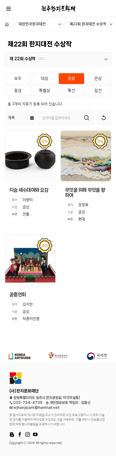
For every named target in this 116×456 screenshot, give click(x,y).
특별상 (44, 90)
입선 (98, 90)
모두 (18, 78)
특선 (71, 90)
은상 (98, 78)
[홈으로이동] (7, 24)
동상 (18, 90)
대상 (44, 78)
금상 (71, 78)
